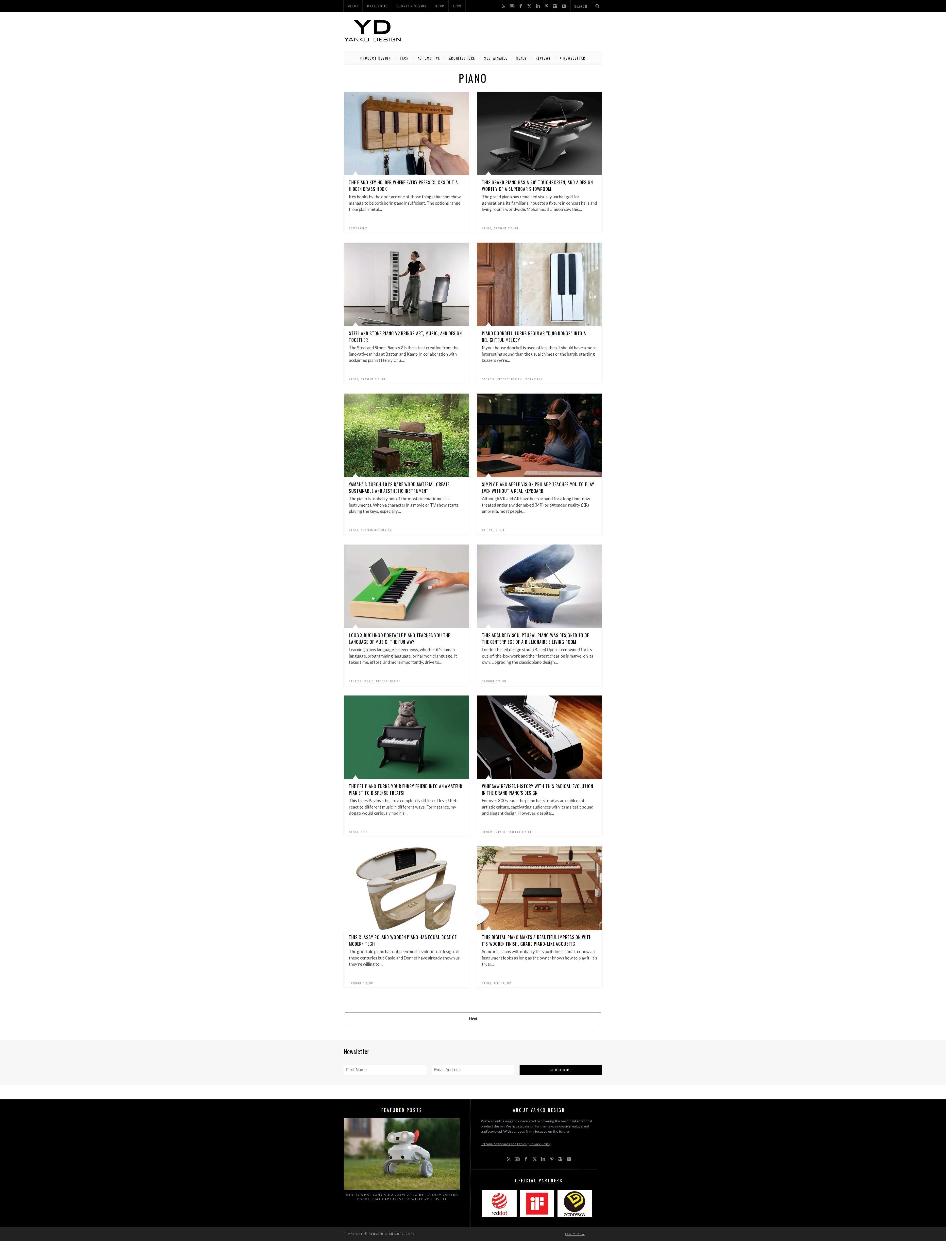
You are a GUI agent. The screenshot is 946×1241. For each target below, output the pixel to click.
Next (473, 1018)
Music (486, 228)
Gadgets (488, 379)
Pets (364, 832)
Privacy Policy (539, 1144)
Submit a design (412, 6)
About (353, 6)
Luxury (487, 832)
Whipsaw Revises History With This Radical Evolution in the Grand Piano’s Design (537, 789)
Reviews (543, 58)
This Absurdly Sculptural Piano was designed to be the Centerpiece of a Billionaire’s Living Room (535, 638)
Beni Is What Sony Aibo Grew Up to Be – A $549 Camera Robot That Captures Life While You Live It (402, 1197)
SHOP (440, 6)
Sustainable (495, 58)
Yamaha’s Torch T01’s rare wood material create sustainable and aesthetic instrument (399, 487)
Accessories (358, 228)
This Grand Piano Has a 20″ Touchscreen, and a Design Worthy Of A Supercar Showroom (537, 185)
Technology (533, 379)
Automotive (429, 58)
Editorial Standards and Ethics (504, 1144)
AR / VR (487, 530)
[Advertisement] (512, 31)
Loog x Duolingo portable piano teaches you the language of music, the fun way (399, 638)
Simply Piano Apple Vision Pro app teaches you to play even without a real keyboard (538, 487)
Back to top (573, 1234)
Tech (404, 58)
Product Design (375, 58)
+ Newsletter (573, 58)
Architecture (462, 58)
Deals (521, 58)
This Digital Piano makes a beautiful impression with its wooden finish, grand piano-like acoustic (537, 940)
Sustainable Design (376, 530)
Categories (377, 6)
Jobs (457, 6)
